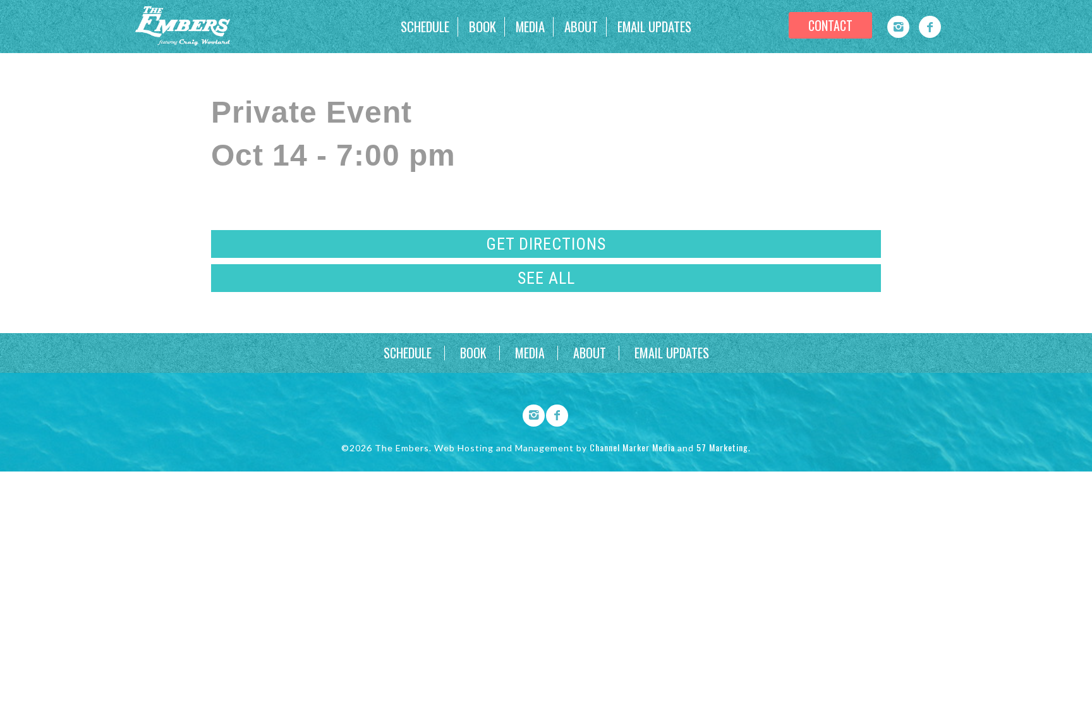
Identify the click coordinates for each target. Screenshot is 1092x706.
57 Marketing (722, 447)
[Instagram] (898, 27)
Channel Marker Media (632, 447)
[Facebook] (930, 27)
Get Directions (546, 243)
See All (546, 278)
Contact (830, 25)
